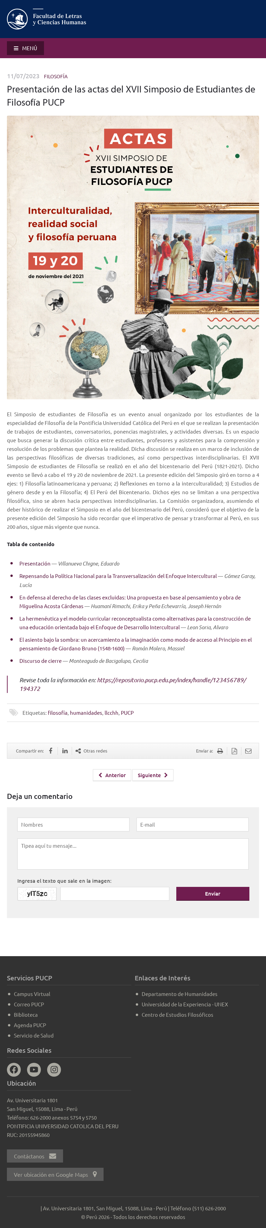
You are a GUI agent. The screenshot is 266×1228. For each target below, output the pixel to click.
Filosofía (56, 76)
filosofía (58, 712)
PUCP (127, 712)
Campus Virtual (32, 993)
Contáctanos (30, 1156)
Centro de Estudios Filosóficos (177, 1014)
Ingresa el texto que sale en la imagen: (64, 880)
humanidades (86, 712)
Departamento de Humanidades (180, 993)
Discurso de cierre (40, 660)
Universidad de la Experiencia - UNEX (185, 1004)
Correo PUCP (29, 1004)
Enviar (212, 893)
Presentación (35, 563)
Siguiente (150, 775)
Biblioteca (26, 1014)
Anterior (115, 775)
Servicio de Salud (34, 1035)
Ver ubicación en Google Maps (51, 1174)
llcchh (111, 712)
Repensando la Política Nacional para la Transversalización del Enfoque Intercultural (118, 575)
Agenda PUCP (30, 1025)
